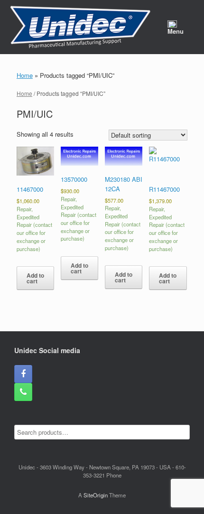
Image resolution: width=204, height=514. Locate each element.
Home (25, 75)
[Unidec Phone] (23, 392)
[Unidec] (80, 27)
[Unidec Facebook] (23, 374)
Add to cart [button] (35, 278)
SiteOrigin (95, 495)
